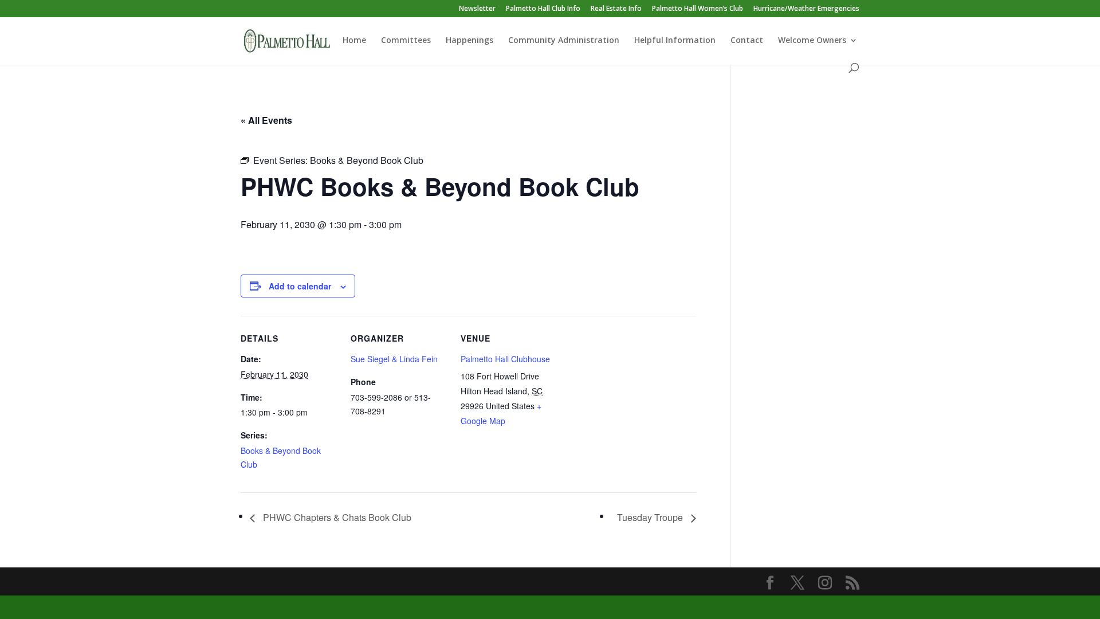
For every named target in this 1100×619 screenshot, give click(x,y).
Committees (406, 40)
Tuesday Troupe (651, 517)
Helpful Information (675, 40)
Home (354, 40)
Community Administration (563, 40)
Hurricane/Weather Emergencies (806, 9)
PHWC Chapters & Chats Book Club (336, 517)
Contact (746, 40)
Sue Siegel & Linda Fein (394, 359)
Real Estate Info (616, 9)
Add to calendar (300, 286)
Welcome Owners (812, 40)
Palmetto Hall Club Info (543, 9)
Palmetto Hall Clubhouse (505, 359)
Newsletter (477, 9)
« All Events (266, 120)
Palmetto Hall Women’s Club (697, 9)
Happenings (469, 40)
